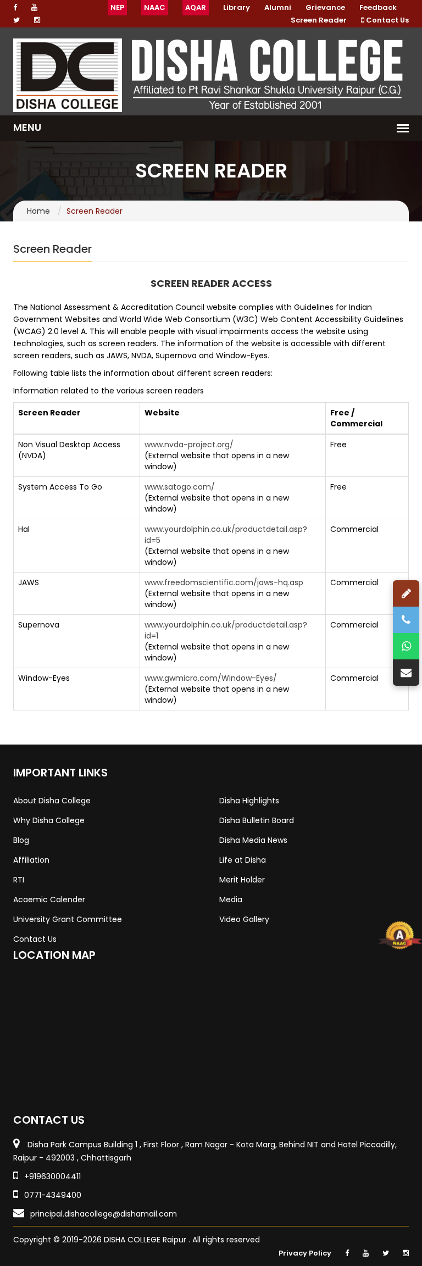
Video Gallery (244, 919)
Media (230, 899)
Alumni (277, 7)
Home (38, 211)
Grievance (325, 7)
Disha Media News (253, 840)
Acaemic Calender (49, 899)
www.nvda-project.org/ (189, 444)
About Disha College (52, 800)
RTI (18, 879)
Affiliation (31, 859)
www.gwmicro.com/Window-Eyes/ (211, 678)
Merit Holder (242, 879)
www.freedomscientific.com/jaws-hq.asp (224, 582)
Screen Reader (319, 20)
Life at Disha (242, 859)
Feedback (378, 7)
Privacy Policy (305, 1253)
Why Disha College (49, 820)
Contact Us (386, 20)
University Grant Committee (67, 919)
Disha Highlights (249, 800)
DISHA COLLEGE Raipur (146, 1239)
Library (236, 7)
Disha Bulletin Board (256, 820)
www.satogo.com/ (180, 486)
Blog (21, 840)
